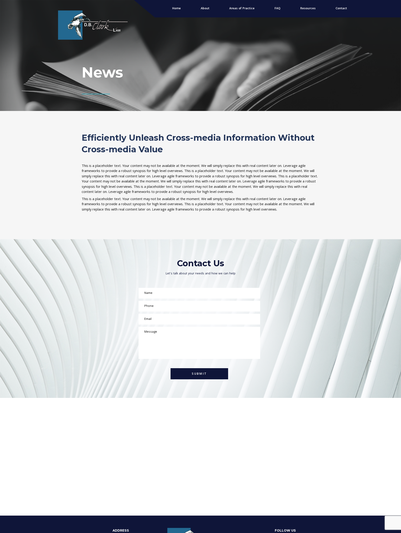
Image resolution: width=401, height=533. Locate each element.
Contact (341, 8)
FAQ (277, 8)
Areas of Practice (242, 8)
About (205, 8)
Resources (308, 8)
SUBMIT (199, 374)
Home (176, 8)
